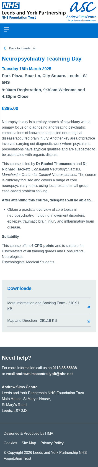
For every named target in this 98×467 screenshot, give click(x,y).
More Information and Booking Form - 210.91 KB (43, 306)
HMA (49, 433)
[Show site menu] (6, 30)
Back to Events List (22, 48)
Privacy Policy (52, 443)
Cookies (10, 443)
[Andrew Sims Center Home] (34, 12)
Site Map (29, 443)
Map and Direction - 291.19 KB (32, 320)
